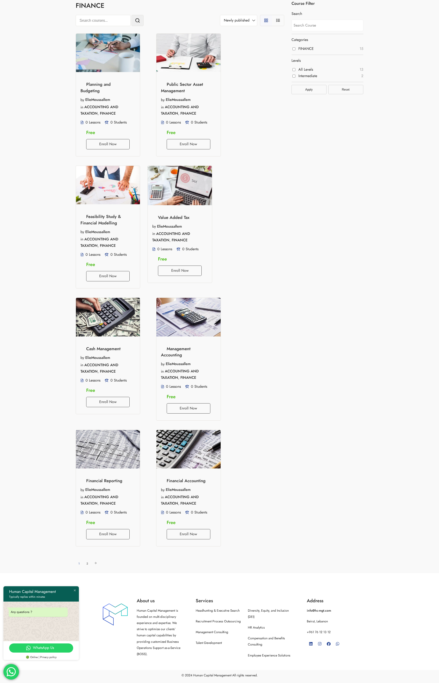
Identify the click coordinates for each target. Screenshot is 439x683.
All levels (305, 69)
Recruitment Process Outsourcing (218, 621)
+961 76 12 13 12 (319, 632)
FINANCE (108, 113)
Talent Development (209, 643)
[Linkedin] (311, 644)
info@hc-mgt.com (319, 610)
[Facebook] (328, 644)
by (82, 99)
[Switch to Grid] (266, 20)
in (81, 107)
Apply (309, 89)
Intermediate (307, 75)
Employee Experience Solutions (269, 655)
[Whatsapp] (337, 644)
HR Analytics (256, 627)
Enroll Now (108, 144)
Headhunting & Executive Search (218, 610)
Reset (346, 89)
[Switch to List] (278, 20)
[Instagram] (320, 644)
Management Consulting (212, 632)
